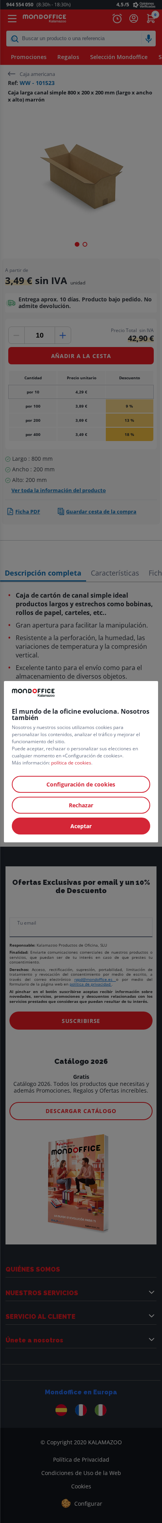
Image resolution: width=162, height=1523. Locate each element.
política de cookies (71, 762)
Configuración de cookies (80, 784)
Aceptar (81, 826)
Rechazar (81, 805)
